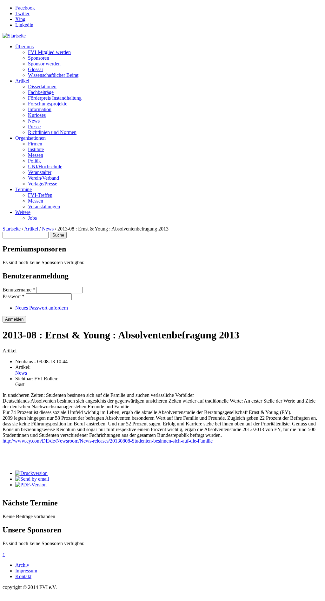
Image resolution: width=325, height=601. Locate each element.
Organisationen (30, 138)
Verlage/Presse (42, 183)
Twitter (22, 13)
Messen (35, 155)
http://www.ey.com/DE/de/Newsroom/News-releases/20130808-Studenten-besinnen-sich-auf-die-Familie (108, 441)
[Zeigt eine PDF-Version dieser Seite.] (31, 484)
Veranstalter (39, 172)
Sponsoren (38, 58)
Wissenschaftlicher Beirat (53, 75)
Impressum (26, 570)
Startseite (12, 228)
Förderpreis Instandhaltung (55, 98)
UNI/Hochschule (45, 166)
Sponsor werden (44, 63)
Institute (36, 149)
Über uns (24, 46)
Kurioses (37, 115)
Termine (23, 189)
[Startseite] (14, 35)
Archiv (22, 565)
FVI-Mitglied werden (49, 52)
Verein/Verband (43, 178)
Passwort (13, 296)
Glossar (35, 69)
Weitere (22, 212)
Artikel (22, 80)
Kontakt (23, 576)
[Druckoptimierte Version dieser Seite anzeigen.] (31, 473)
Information (39, 109)
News (34, 121)
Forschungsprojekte (47, 103)
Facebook (25, 7)
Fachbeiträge (41, 92)
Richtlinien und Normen (52, 132)
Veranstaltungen (44, 206)
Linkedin (24, 25)
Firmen (35, 143)
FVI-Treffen (40, 195)
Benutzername (19, 289)
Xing (20, 19)
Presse (34, 126)
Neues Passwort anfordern (41, 308)
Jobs (32, 218)
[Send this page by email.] (32, 479)
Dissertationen (42, 86)
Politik (34, 161)
